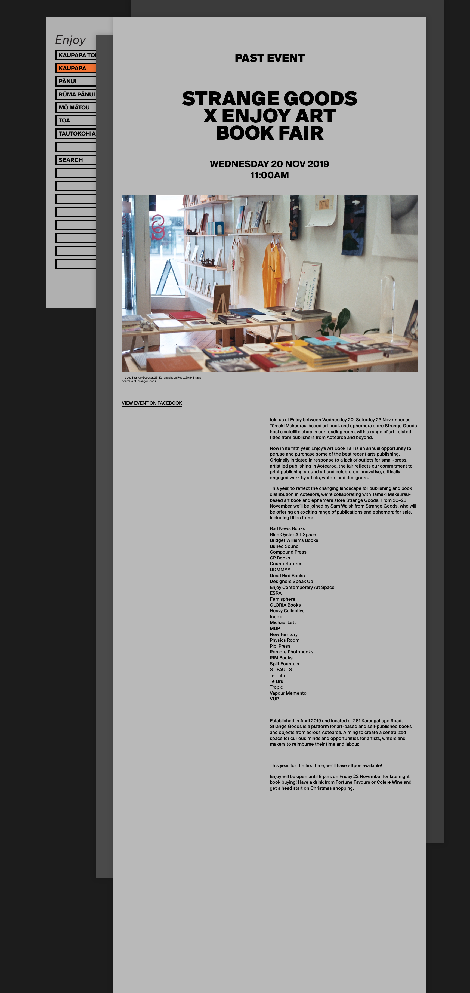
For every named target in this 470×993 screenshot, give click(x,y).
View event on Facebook (152, 403)
